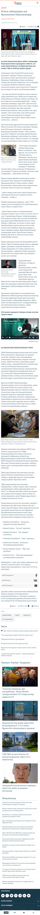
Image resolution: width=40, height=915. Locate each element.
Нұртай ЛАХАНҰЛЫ (7, 19)
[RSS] (24, 895)
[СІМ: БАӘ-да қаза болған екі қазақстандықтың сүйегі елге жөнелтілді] (20, 742)
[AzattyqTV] (24, 912)
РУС (15, 912)
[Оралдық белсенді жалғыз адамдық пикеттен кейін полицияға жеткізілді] (20, 773)
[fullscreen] (37, 337)
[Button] (22, 27)
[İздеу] (33, 912)
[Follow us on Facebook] (3, 895)
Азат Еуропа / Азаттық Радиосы (15, 323)
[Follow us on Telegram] (20, 895)
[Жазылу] (29, 895)
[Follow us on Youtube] (11, 895)
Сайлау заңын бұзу (10, 321)
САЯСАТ (4, 8)
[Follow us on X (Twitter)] (7, 895)
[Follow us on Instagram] (16, 895)
